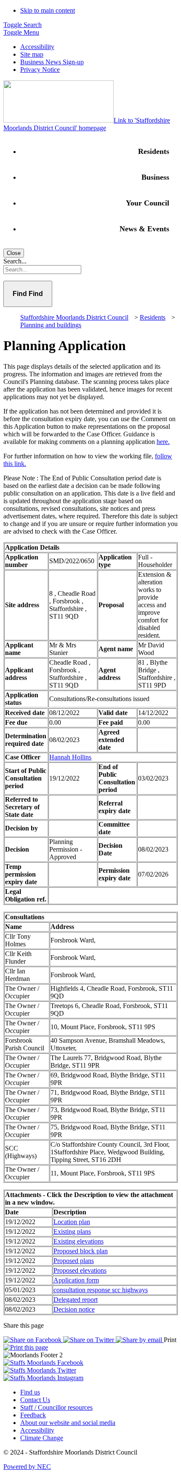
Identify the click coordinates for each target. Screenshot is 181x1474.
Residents (153, 151)
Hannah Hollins (70, 757)
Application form (76, 1280)
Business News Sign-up (52, 62)
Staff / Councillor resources (56, 1407)
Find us (30, 1392)
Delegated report (75, 1299)
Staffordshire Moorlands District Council (74, 317)
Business (155, 177)
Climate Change (41, 1437)
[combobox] (90, 269)
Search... (15, 261)
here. (163, 441)
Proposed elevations (79, 1270)
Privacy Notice (40, 69)
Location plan (71, 1221)
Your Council (147, 203)
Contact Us (35, 1399)
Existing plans (72, 1231)
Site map (31, 54)
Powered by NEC (27, 1466)
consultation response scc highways (100, 1289)
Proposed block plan (80, 1251)
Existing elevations (78, 1241)
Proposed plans (73, 1260)
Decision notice (74, 1309)
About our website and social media (67, 1422)
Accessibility (37, 46)
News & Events (144, 229)
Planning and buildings (50, 325)
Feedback (33, 1415)
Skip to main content (47, 10)
